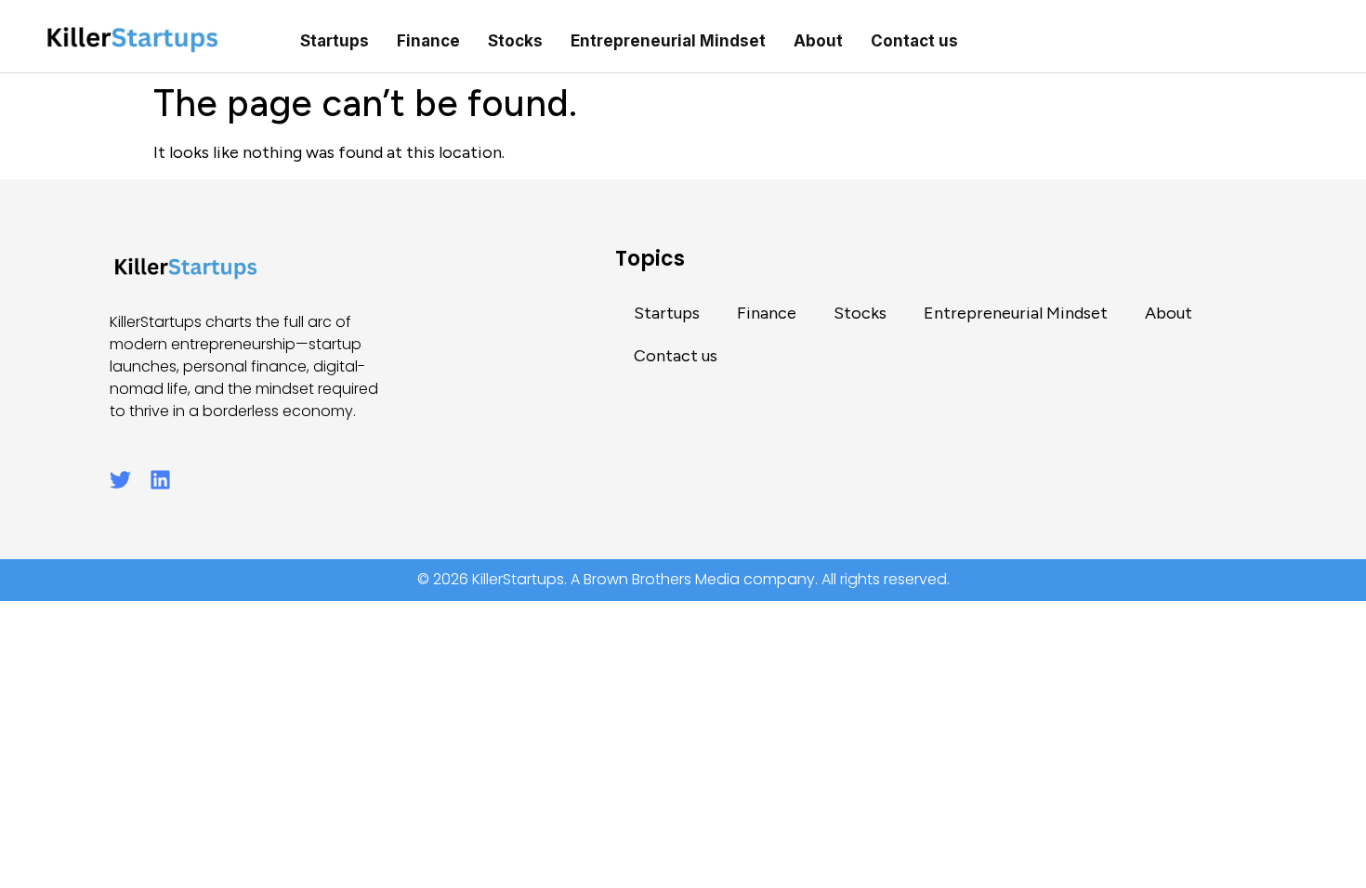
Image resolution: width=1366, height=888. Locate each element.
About (818, 41)
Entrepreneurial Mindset (668, 41)
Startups (334, 41)
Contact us (914, 41)
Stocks (515, 41)
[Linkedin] (160, 479)
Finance (428, 41)
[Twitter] (120, 479)
